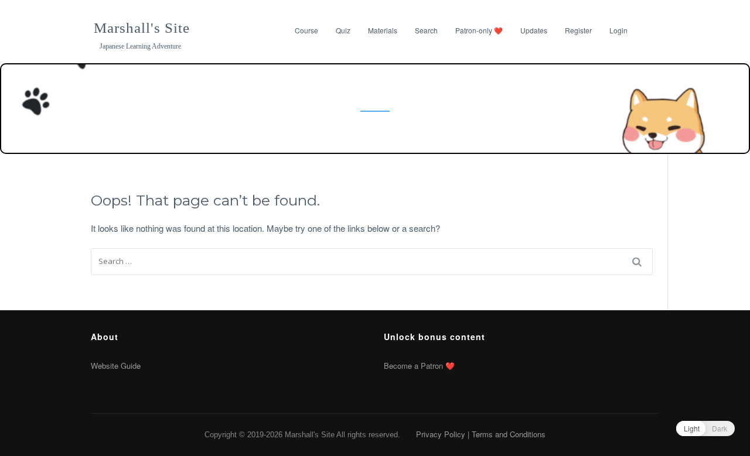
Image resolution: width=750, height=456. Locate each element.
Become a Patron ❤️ (419, 365)
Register (578, 30)
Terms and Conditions (509, 434)
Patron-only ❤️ (479, 30)
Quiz (343, 30)
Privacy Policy (440, 434)
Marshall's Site (142, 28)
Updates (533, 30)
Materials (382, 30)
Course (306, 30)
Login (618, 30)
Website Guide (116, 365)
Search (426, 30)
